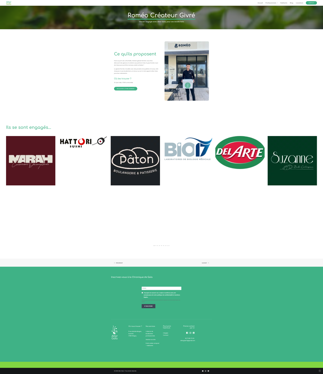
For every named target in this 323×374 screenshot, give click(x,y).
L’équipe (165, 333)
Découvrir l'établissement (126, 88)
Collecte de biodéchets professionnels (150, 333)
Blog (291, 3)
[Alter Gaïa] (8, 3)
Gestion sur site (151, 339)
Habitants (283, 3)
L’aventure (299, 3)
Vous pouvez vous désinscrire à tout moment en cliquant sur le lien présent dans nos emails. (161, 300)
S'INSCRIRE (148, 306)
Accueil (260, 3)
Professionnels (271, 3)
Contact (165, 335)
